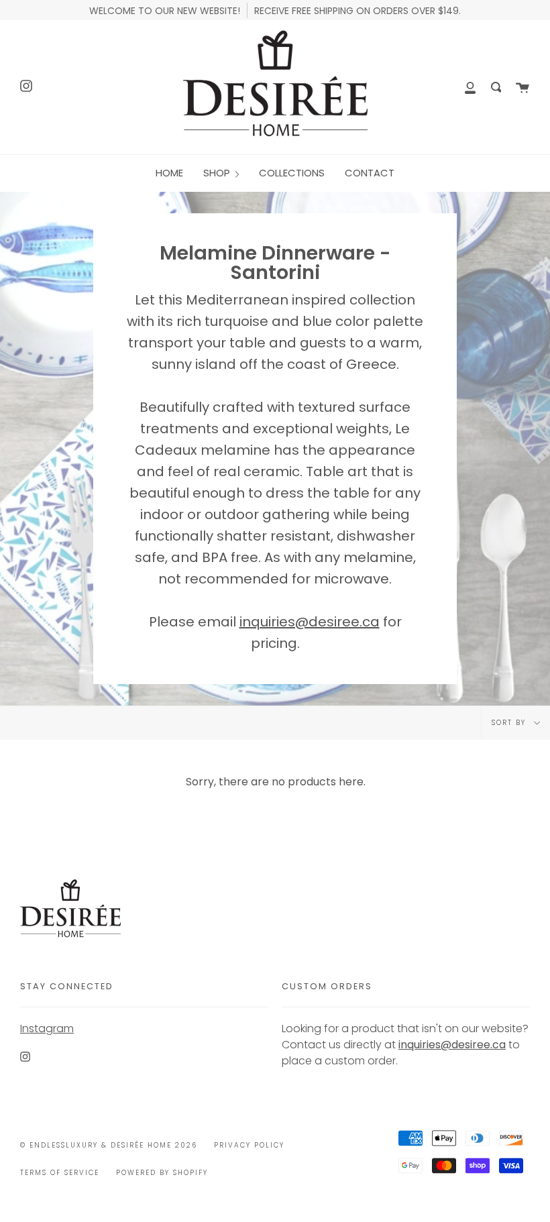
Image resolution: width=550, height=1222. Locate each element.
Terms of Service (59, 1173)
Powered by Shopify (162, 1173)
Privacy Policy (249, 1145)
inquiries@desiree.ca (309, 621)
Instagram (47, 1028)
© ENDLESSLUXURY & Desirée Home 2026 (108, 1145)
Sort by (510, 723)
